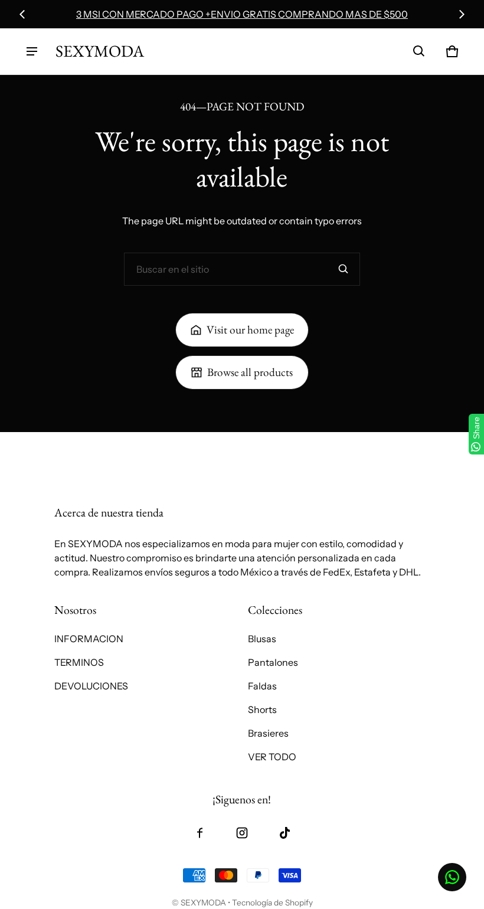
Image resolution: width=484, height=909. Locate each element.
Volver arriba (82, 445)
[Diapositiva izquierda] (22, 14)
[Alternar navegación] (31, 51)
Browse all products (250, 372)
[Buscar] (343, 269)
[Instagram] (242, 832)
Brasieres (268, 733)
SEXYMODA (203, 902)
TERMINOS (79, 662)
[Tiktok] (284, 832)
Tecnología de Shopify (272, 902)
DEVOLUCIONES (91, 686)
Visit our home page (250, 329)
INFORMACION (88, 639)
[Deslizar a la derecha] (461, 14)
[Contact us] (452, 877)
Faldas (262, 686)
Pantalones (273, 662)
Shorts (262, 709)
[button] (419, 51)
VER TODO (272, 757)
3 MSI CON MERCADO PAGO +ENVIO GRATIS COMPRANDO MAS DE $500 (242, 14)
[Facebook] (199, 832)
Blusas (262, 639)
